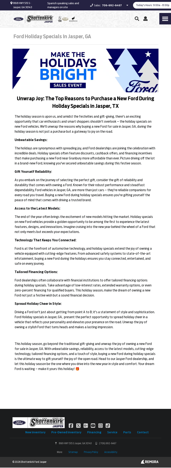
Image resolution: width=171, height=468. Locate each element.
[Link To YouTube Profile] (93, 425)
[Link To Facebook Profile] (71, 425)
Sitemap (73, 452)
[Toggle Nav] (165, 18)
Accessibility (110, 452)
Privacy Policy (91, 452)
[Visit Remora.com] (149, 462)
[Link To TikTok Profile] (107, 425)
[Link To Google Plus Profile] (86, 425)
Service (112, 432)
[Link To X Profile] (78, 425)
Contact (143, 432)
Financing (94, 432)
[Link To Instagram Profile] (100, 425)
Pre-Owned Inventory (66, 432)
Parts (127, 432)
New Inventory (35, 432)
